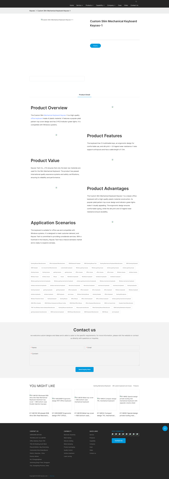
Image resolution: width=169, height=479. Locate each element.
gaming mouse (68, 272)
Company (92, 444)
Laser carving (68, 456)
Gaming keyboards (132, 285)
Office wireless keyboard (102, 298)
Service (92, 434)
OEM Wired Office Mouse (76, 303)
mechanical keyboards (103, 285)
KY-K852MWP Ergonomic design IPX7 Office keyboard (61, 414)
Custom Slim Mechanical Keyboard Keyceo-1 (54, 11)
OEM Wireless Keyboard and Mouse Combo (55, 303)
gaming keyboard (60, 290)
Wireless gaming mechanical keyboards (40, 281)
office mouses (100, 272)
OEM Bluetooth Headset (74, 263)
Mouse (55, 276)
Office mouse (89, 272)
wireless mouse (46, 276)
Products (136, 386)
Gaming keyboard (35, 290)
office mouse (110, 272)
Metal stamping (68, 444)
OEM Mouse (105, 312)
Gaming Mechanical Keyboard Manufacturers (111, 263)
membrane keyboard (115, 276)
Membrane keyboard (87, 276)
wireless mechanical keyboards (38, 285)
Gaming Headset (97, 294)
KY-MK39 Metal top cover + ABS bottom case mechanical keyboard (84, 414)
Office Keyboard (109, 294)
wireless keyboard (48, 294)
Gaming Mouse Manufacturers (38, 263)
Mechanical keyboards (74, 285)
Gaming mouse (46, 272)
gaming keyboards (47, 290)
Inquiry (95, 46)
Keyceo (32, 11)
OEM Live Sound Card (109, 303)
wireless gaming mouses (113, 267)
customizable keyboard (66, 267)
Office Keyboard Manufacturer (93, 303)
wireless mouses (133, 272)
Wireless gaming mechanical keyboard (63, 281)
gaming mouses (57, 272)
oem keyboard (115, 312)
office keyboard (37, 118)
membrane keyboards (101, 276)
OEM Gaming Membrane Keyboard (122, 307)
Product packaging (69, 447)
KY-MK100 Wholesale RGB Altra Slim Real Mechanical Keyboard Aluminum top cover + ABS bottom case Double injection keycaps (39, 414)
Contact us (93, 453)
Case (91, 447)
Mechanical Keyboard (52, 115)
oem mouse (70, 294)
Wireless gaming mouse (97, 267)
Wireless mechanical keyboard (126, 281)
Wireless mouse (35, 276)
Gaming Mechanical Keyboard (102, 386)
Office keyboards (72, 290)
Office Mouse (74, 298)
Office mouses (79, 272)
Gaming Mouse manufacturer (66, 307)
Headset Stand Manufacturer (126, 303)
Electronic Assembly (69, 434)
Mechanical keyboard (89, 285)
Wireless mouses (121, 272)
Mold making (67, 438)
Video (91, 450)
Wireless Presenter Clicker (37, 298)
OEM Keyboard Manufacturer (91, 312)
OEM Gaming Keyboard (132, 263)
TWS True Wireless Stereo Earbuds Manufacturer (43, 307)
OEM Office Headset (36, 303)
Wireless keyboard (133, 290)
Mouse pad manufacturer (82, 307)
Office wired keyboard (86, 298)
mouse (62, 276)
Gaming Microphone (121, 294)
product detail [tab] (84, 95)
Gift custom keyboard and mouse (122, 386)
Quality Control (68, 450)
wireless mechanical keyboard (57, 285)
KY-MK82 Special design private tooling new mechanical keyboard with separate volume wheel (129, 414)
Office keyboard (84, 290)
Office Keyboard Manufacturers (57, 263)
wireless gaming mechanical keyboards (86, 281)
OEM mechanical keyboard (57, 312)
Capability (92, 441)
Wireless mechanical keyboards (107, 281)
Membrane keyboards (73, 276)
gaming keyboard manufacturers (39, 312)
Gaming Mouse (63, 298)
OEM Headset (34, 267)
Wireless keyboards (120, 290)
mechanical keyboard (118, 285)
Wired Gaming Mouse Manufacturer (101, 307)
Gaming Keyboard (52, 298)
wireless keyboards (35, 294)
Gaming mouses (35, 272)
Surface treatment (69, 453)
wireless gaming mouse (128, 267)
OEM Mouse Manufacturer (74, 312)
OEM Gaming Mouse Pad (90, 263)
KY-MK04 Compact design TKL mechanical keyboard (105, 414)
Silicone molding (68, 441)
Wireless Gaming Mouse (83, 294)
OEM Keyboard (60, 294)
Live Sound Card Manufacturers (49, 267)
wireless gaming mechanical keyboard (121, 298)
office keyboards (96, 290)
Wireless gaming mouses (82, 267)
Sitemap (51, 476)
